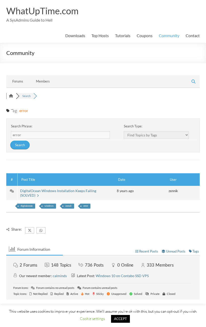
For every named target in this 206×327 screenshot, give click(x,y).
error (85, 205)
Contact (193, 35)
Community (169, 35)
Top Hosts (100, 35)
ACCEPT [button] (120, 319)
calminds (60, 276)
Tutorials (122, 35)
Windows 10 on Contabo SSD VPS (122, 276)
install (68, 205)
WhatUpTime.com (42, 10)
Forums (17, 81)
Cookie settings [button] (92, 318)
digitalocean (27, 205)
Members (43, 81)
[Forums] (11, 96)
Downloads (75, 35)
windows (49, 205)
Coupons (144, 35)
